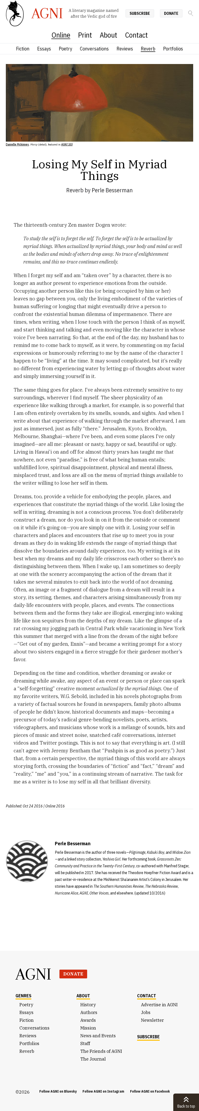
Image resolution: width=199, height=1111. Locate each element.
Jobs (145, 1012)
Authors (88, 1012)
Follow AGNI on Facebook (150, 1091)
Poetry (65, 48)
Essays (44, 48)
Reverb (148, 48)
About (108, 35)
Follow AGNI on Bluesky (58, 1091)
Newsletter (152, 1020)
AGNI (33, 974)
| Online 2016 (54, 806)
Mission (88, 1028)
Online (60, 35)
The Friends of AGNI (101, 1051)
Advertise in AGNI (159, 1004)
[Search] (190, 13)
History (88, 1004)
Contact (136, 35)
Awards (88, 1020)
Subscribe (140, 13)
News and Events (98, 1036)
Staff (85, 1043)
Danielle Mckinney (17, 144)
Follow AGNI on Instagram (103, 1091)
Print (85, 35)
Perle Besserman (112, 190)
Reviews (124, 48)
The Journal (93, 1059)
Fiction (22, 48)
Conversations (94, 48)
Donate (171, 13)
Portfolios (173, 48)
